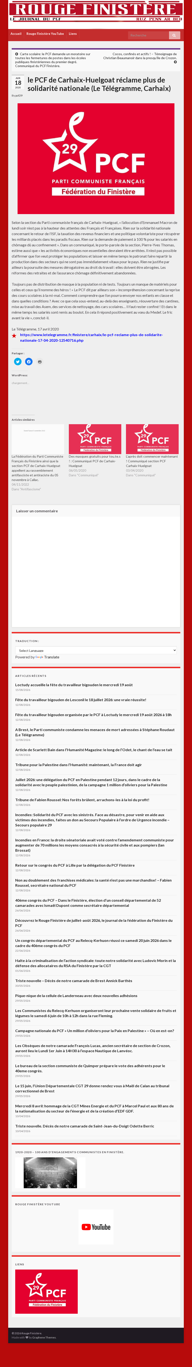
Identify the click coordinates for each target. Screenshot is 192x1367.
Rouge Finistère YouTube (45, 34)
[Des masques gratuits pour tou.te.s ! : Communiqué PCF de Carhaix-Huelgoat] (95, 439)
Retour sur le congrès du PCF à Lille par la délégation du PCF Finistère (75, 865)
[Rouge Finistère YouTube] (96, 1227)
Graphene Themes (44, 1337)
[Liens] (46, 1291)
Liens (73, 34)
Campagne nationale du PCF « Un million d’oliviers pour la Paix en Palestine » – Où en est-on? (94, 1030)
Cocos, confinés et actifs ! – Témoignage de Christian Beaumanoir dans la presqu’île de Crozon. (140, 56)
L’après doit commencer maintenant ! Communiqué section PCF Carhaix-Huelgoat (152, 461)
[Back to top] (181, 1356)
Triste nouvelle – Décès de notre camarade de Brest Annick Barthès (73, 980)
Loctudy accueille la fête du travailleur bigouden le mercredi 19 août (74, 684)
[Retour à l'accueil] (96, 14)
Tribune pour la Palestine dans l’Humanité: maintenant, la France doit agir (78, 764)
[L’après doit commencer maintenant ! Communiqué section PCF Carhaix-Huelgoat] (152, 439)
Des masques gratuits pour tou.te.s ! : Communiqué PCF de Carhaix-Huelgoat (95, 461)
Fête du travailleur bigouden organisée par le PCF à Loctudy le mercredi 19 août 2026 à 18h (93, 714)
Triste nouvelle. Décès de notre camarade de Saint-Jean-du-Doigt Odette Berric (84, 1126)
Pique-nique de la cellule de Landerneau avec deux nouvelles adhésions (76, 995)
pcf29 (18, 95)
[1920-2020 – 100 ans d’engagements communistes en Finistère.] (50, 1172)
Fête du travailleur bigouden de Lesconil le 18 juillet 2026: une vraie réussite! (80, 699)
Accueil (16, 34)
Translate (51, 657)
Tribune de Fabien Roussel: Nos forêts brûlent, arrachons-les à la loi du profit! (82, 799)
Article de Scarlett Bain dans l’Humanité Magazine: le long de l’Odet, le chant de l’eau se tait (93, 749)
